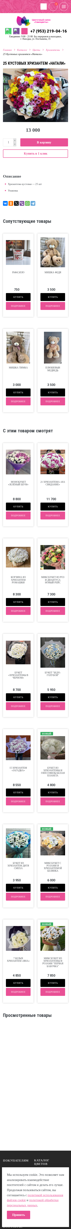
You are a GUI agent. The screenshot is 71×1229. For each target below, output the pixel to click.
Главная (7, 49)
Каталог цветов (42, 1162)
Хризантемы (53, 49)
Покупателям (16, 1160)
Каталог (22, 49)
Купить (18, 297)
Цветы (36, 49)
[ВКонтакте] (5, 203)
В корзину (44, 142)
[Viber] (22, 203)
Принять (18, 1214)
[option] (35, 95)
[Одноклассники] (10, 203)
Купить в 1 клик (35, 153)
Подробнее (18, 306)
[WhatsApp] (27, 203)
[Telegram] (33, 203)
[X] (16, 203)
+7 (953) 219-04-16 (48, 31)
